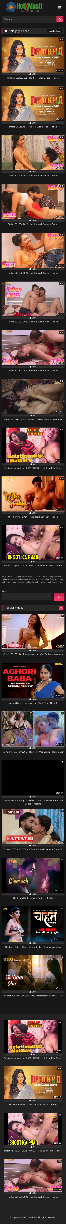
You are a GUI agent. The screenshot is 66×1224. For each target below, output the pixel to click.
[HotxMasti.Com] (27, 8)
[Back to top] (56, 1215)
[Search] (59, 597)
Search (5, 591)
